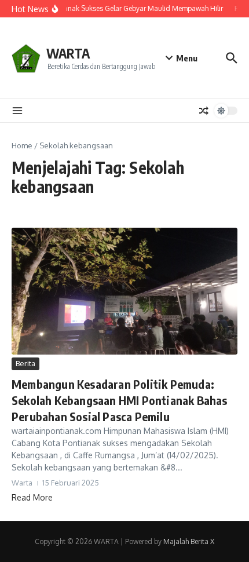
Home (22, 145)
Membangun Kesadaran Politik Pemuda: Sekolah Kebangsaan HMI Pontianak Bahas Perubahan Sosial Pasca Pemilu (120, 400)
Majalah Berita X (188, 541)
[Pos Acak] (203, 110)
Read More (32, 497)
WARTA (68, 53)
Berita (25, 363)
